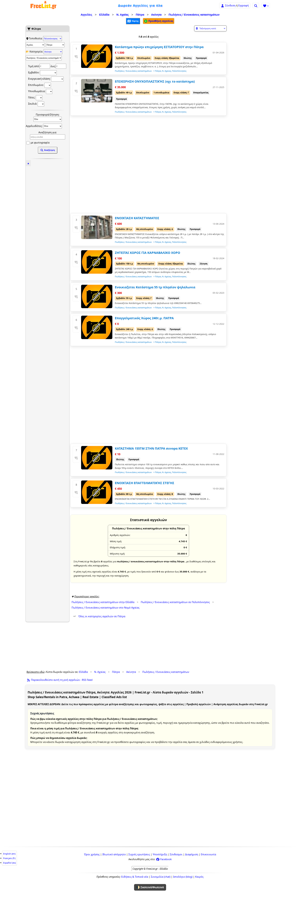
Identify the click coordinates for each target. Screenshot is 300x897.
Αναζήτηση (49, 150)
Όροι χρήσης (92, 854)
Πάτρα (140, 14)
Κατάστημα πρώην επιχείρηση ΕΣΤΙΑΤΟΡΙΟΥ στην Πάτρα (159, 47)
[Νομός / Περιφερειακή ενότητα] (35, 44)
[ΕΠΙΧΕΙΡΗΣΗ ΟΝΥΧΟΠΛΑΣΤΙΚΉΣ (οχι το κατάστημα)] (96, 90)
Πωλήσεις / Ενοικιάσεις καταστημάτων (194, 14)
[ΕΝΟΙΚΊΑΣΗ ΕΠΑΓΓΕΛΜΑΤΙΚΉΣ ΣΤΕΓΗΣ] (96, 492)
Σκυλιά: (33, 103)
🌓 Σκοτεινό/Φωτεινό (150, 887)
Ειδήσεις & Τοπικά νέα (134, 876)
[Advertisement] (47, 212)
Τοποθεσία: (36, 38)
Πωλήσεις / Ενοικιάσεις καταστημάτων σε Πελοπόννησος (175, 602)
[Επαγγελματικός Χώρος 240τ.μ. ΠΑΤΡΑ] (96, 327)
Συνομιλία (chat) (160, 876)
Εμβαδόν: (34, 72)
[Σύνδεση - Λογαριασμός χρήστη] (222, 5)
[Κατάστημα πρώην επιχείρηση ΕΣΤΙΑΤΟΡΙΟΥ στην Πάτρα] (96, 56)
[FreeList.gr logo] (43, 5)
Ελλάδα (104, 14)
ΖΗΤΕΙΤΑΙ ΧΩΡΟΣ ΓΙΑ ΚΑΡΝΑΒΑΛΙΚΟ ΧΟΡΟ (147, 253)
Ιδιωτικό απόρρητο (114, 854)
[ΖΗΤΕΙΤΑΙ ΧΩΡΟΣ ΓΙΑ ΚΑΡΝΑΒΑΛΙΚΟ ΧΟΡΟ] (96, 262)
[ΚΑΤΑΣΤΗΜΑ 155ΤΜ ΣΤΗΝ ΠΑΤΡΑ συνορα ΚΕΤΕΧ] (96, 457)
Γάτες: (32, 97)
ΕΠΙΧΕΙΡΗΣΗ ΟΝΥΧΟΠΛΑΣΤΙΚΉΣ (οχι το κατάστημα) (155, 81)
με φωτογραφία (40, 142)
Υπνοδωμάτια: (37, 91)
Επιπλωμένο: (36, 85)
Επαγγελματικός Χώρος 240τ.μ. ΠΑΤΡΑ (144, 318)
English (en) (9, 853)
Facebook (166, 859)
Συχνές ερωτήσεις (139, 854)
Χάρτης (135, 21)
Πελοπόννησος (179, 70)
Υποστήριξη (160, 854)
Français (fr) (9, 858)
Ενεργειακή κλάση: (39, 78)
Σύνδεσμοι (176, 854)
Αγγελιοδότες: (34, 126)
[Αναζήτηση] (255, 5)
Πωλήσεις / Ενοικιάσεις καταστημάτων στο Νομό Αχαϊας (106, 607)
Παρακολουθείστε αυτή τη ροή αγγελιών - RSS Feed (61, 680)
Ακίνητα (156, 14)
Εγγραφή (243, 5)
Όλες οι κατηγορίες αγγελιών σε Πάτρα (99, 616)
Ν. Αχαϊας (122, 14)
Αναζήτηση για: (47, 132)
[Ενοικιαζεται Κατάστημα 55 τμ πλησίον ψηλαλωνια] (96, 296)
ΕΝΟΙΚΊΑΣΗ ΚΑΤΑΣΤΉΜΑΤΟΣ (137, 218)
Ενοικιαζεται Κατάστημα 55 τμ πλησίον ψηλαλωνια (155, 287)
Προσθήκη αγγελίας (160, 21)
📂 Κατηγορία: (35, 51)
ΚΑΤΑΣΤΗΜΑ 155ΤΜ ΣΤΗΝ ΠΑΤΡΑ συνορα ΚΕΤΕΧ (151, 448)
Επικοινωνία (208, 854)
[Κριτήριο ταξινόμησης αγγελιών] (210, 28)
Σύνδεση (230, 5)
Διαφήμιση (191, 854)
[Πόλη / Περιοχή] (55, 44)
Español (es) (9, 862)
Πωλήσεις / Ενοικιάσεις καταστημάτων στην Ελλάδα (103, 602)
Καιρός (199, 876)
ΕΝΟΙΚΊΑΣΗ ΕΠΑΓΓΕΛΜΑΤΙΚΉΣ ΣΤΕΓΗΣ (144, 483)
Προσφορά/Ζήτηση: (47, 114)
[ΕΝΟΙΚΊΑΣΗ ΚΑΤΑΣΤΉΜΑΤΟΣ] (96, 227)
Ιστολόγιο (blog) (182, 876)
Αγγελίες (86, 14)
